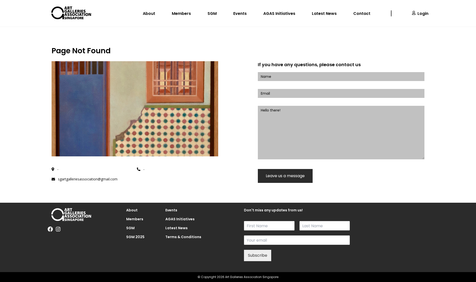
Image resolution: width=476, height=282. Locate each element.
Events (240, 13)
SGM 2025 (135, 236)
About (149, 13)
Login (422, 13)
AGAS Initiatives (279, 13)
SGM (212, 13)
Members (181, 13)
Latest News (324, 13)
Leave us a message (285, 176)
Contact (361, 13)
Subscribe (257, 255)
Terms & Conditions (179, 236)
